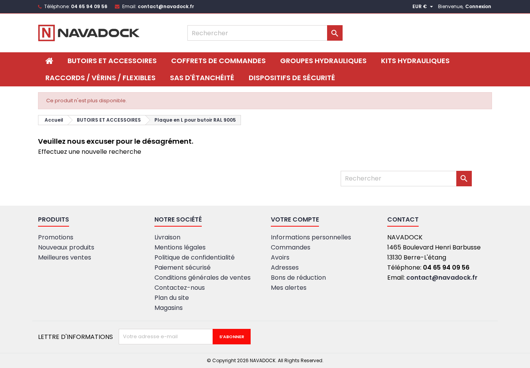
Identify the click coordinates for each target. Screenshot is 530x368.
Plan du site (171, 297)
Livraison (167, 237)
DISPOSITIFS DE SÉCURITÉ (292, 78)
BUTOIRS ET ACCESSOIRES (112, 60)
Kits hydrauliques (415, 60)
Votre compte (295, 219)
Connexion (478, 6)
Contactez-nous (179, 287)
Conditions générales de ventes (202, 277)
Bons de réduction (298, 277)
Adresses (285, 267)
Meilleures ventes (64, 257)
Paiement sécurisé (182, 267)
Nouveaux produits (66, 247)
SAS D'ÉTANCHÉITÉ (202, 78)
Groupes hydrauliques (323, 60)
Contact (403, 219)
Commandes (290, 247)
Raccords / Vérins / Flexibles (100, 78)
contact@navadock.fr (166, 6)
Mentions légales (180, 247)
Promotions (55, 237)
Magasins (168, 307)
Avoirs (280, 257)
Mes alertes (289, 287)
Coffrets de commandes (218, 60)
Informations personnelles (311, 237)
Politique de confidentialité (194, 257)
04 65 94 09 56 (89, 6)
